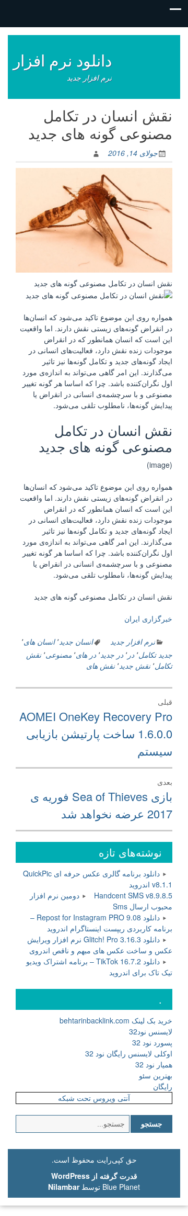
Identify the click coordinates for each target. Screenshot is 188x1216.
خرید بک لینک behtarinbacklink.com (116, 1020)
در (130, 654)
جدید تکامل (155, 654)
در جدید (111, 654)
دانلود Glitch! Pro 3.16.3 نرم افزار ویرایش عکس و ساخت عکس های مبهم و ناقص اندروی (99, 944)
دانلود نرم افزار (62, 60)
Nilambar (63, 1186)
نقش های (100, 665)
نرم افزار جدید (132, 641)
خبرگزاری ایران (148, 618)
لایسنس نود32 (150, 1031)
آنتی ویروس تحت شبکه (94, 1098)
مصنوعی (58, 654)
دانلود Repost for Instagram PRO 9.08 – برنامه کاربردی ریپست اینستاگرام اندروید (101, 922)
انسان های (39, 641)
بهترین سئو (155, 1075)
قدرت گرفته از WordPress (94, 1175)
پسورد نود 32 (152, 1042)
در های (86, 654)
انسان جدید (76, 641)
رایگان (162, 1086)
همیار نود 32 (153, 1064)
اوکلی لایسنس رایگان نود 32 (128, 1053)
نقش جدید (134, 665)
